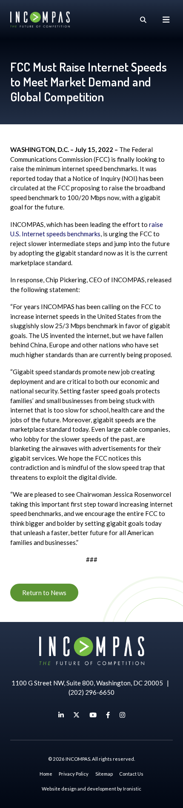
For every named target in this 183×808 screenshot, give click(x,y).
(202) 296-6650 (91, 692)
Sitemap (104, 773)
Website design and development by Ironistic (91, 788)
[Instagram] (122, 715)
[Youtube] (93, 715)
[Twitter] (76, 715)
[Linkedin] (61, 715)
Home (46, 773)
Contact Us (131, 773)
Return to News (44, 592)
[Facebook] (108, 715)
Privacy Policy (74, 773)
